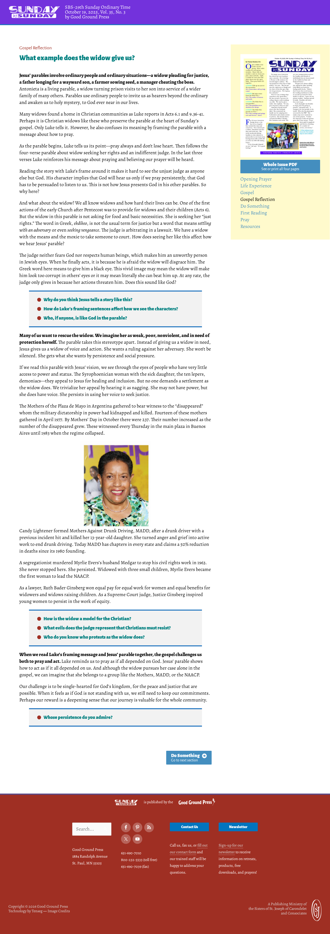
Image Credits (59, 911)
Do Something (254, 206)
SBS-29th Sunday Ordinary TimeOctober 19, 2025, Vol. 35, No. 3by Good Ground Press (97, 12)
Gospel (247, 192)
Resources (250, 226)
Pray (244, 219)
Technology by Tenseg (25, 911)
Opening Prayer (256, 179)
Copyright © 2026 (38, 906)
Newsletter (238, 827)
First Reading (253, 213)
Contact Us (189, 827)
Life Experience (256, 185)
